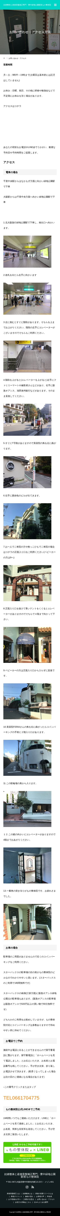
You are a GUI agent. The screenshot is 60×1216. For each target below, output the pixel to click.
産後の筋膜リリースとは (44, 1193)
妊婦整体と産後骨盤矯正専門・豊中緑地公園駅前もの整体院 (27, 5)
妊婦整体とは (27, 1193)
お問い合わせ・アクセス (46, 1199)
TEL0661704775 (21, 1098)
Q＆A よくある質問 (41, 1202)
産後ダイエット (16, 1196)
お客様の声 (40, 1196)
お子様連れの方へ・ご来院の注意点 (21, 1199)
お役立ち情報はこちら (23, 1202)
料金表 (49, 1196)
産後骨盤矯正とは (13, 1193)
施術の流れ (29, 1196)
